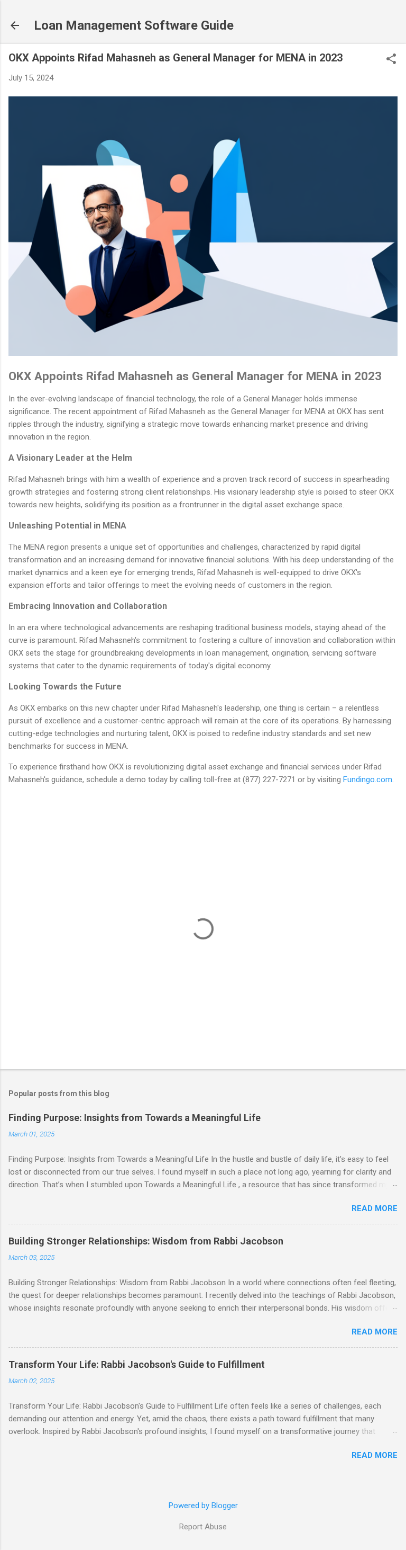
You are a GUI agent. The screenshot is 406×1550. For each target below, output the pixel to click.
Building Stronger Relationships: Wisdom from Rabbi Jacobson (145, 1241)
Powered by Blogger (203, 1505)
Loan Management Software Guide (134, 25)
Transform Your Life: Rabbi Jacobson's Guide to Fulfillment (136, 1364)
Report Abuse (203, 1526)
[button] (391, 59)
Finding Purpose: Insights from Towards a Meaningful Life (134, 1117)
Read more (375, 1208)
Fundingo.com (367, 779)
